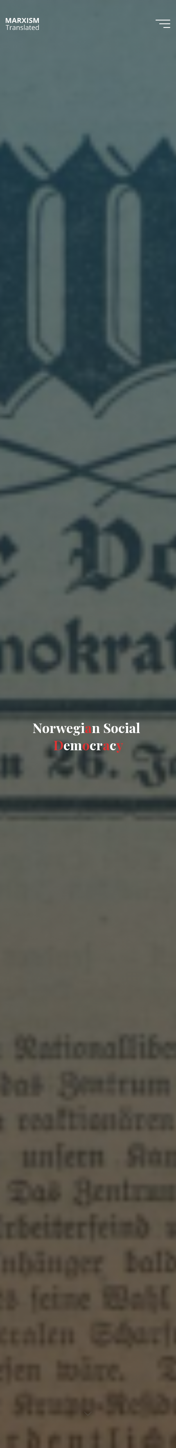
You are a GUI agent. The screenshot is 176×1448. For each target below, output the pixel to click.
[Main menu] (163, 24)
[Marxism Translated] (22, 23)
